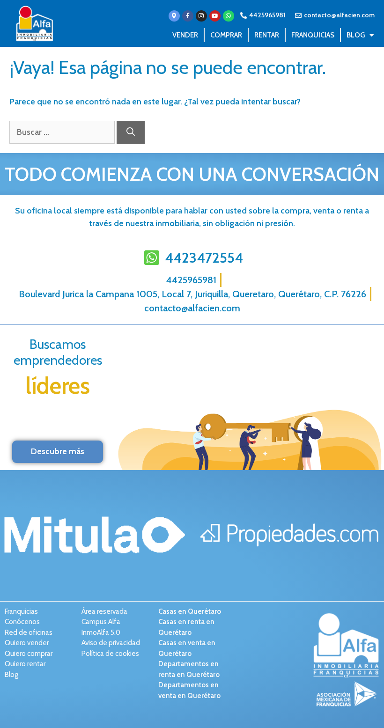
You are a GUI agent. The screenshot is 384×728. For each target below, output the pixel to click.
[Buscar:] (63, 132)
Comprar (226, 35)
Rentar (266, 35)
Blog (356, 35)
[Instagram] (201, 16)
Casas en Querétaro (189, 611)
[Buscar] (131, 132)
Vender (185, 35)
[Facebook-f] (187, 16)
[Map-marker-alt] (174, 16)
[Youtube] (215, 16)
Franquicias (312, 35)
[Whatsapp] (228, 16)
